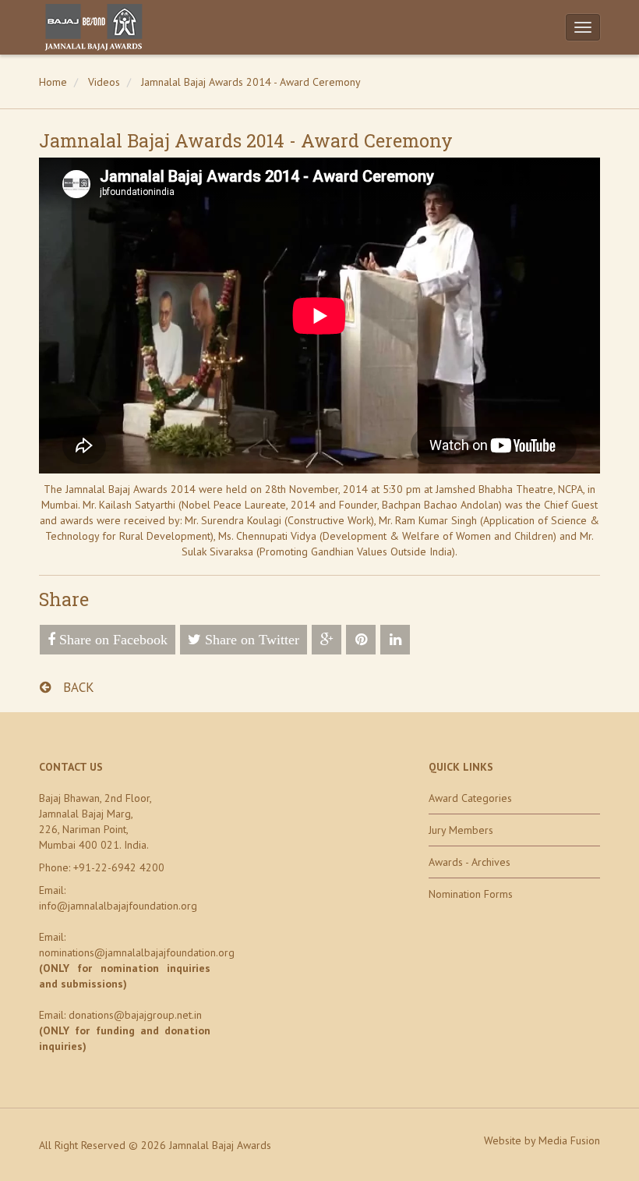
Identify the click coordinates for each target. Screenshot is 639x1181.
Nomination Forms (471, 894)
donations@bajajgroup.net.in (135, 1015)
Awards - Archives (469, 862)
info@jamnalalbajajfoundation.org (118, 906)
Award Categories (470, 798)
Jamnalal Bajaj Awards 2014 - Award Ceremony (251, 82)
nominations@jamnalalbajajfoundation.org (137, 952)
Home (53, 82)
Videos (104, 82)
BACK (76, 687)
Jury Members (461, 830)
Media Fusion (569, 1140)
